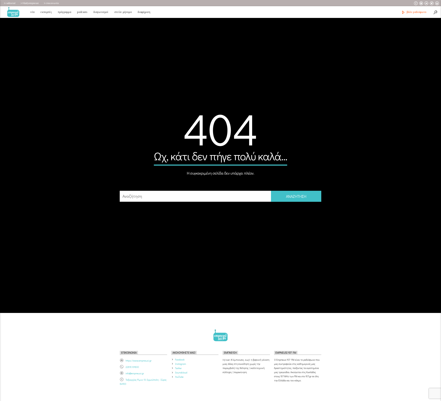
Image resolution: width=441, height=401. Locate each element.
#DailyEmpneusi (30, 3)
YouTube (179, 389)
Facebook (179, 371)
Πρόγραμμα (64, 12)
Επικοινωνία (52, 3)
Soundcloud (181, 384)
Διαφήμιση (144, 12)
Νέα (32, 12)
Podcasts (82, 12)
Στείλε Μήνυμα (123, 12)
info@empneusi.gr (135, 385)
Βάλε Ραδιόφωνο (416, 12)
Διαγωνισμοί (100, 12)
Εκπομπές (46, 12)
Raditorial (10, 3)
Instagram (180, 376)
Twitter (178, 380)
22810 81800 (132, 379)
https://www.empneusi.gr (139, 372)
